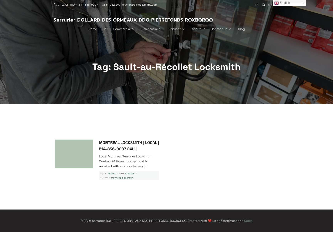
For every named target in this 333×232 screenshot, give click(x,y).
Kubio (248, 221)
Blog (241, 29)
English (284, 2)
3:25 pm (130, 173)
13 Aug (111, 173)
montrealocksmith (122, 177)
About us (198, 29)
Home (92, 29)
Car (105, 29)
